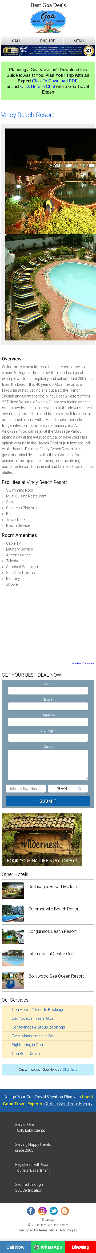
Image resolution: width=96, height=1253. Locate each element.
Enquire (47, 41)
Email (48, 699)
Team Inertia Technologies (58, 1230)
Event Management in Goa (33, 1036)
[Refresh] (79, 788)
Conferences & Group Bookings (38, 1027)
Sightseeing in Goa (27, 1045)
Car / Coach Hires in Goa (32, 1018)
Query (48, 747)
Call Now (15, 1247)
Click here (70, 1069)
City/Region (48, 731)
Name (48, 684)
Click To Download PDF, (55, 81)
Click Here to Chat (37, 86)
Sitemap (48, 1220)
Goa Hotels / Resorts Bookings (38, 1009)
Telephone (48, 715)
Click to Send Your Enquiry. (68, 1103)
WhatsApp (51, 1247)
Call (16, 41)
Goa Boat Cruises (26, 1053)
